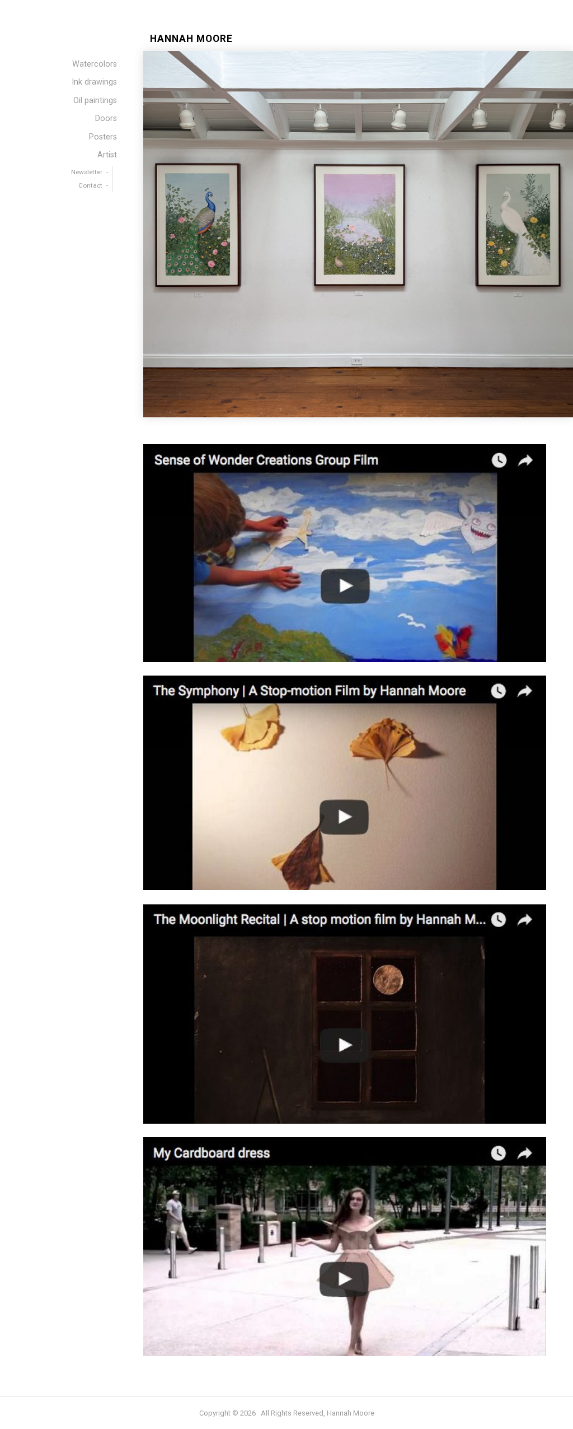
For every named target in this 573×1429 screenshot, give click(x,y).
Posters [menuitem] (103, 137)
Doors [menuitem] (106, 118)
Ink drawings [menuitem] (94, 82)
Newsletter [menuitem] (86, 172)
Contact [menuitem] (90, 185)
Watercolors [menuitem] (94, 64)
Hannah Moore (191, 39)
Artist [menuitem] (107, 155)
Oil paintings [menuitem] (95, 100)
